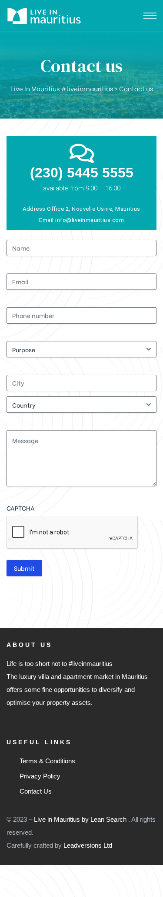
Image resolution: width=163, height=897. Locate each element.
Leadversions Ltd (87, 845)
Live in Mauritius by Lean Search (81, 819)
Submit (24, 567)
